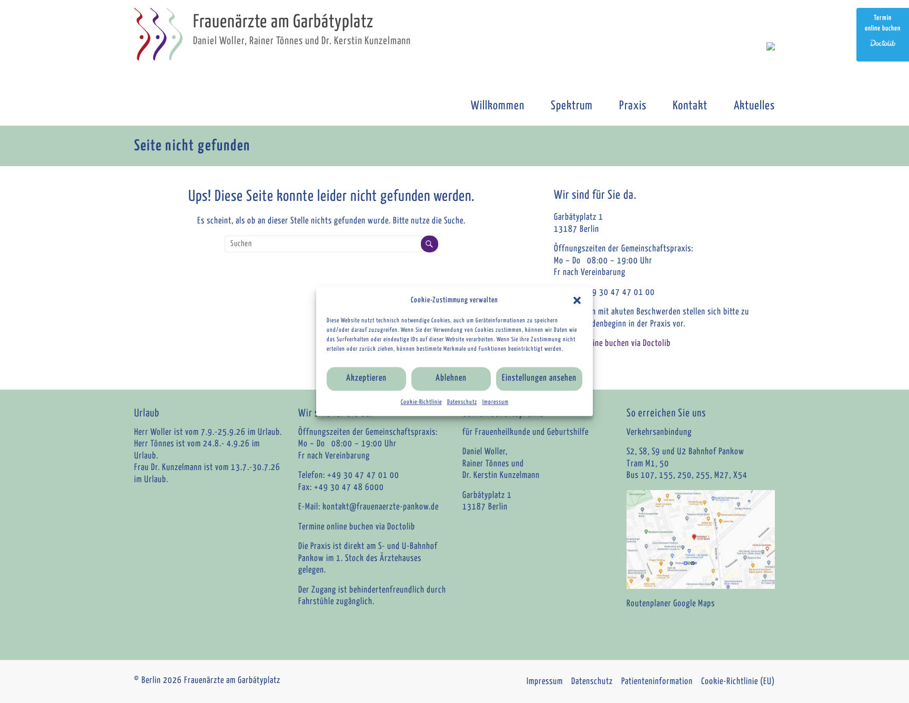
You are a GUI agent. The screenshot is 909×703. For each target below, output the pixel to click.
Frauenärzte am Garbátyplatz (283, 22)
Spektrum (572, 106)
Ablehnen (451, 378)
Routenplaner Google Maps (671, 603)
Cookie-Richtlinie (421, 402)
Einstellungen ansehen (539, 378)
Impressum (495, 402)
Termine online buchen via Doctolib (612, 343)
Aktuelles (754, 106)
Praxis (633, 106)
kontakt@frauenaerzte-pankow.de (380, 507)
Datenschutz (462, 402)
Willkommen (497, 106)
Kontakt (690, 106)
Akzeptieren (366, 378)
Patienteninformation (657, 681)
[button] (577, 300)
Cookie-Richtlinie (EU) (738, 681)
